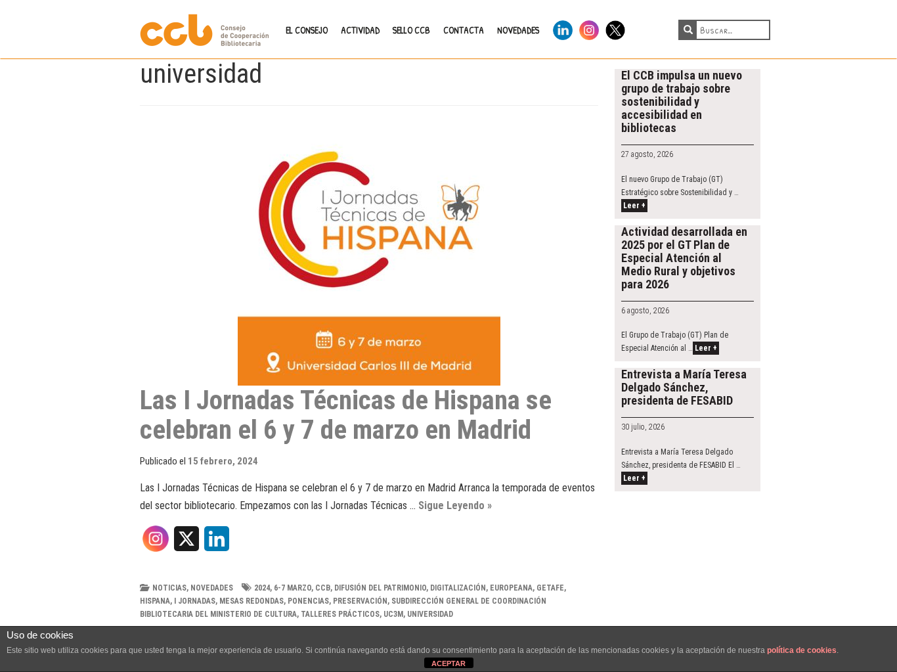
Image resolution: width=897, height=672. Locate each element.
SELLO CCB (411, 30)
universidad (430, 614)
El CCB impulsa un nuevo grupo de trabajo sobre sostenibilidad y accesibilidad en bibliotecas (681, 101)
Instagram (589, 28)
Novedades (211, 588)
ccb (322, 588)
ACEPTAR (448, 663)
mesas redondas (251, 601)
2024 (262, 588)
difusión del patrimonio (380, 588)
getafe (550, 588)
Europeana (511, 588)
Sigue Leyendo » (455, 505)
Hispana (155, 601)
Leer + (634, 205)
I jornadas (194, 601)
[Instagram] (155, 543)
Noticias (169, 588)
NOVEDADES (518, 30)
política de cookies (802, 650)
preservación (360, 601)
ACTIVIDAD (360, 30)
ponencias (308, 601)
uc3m (393, 614)
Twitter (615, 28)
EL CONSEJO (307, 30)
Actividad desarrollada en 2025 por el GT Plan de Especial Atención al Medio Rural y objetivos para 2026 (684, 258)
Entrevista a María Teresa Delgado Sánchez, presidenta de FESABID (684, 387)
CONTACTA (463, 30)
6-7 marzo (292, 588)
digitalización (458, 588)
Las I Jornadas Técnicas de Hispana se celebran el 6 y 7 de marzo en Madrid (346, 414)
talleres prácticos (340, 614)
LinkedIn (563, 28)
